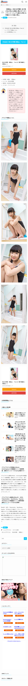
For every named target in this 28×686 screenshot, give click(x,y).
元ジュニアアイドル (6, 532)
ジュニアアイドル (7, 530)
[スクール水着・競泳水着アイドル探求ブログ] (4, 2)
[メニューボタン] (26, 2)
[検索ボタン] (22, 2)
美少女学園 (14, 532)
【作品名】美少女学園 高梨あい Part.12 (14, 28)
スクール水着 (15, 530)
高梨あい (5, 17)
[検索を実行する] (25, 538)
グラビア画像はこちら (12, 30)
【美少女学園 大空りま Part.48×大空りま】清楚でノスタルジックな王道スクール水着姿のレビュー (20, 459)
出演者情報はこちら (11, 32)
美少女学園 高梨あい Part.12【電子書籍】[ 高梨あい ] (13, 63)
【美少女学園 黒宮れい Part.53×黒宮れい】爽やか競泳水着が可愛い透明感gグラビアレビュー (20, 449)
